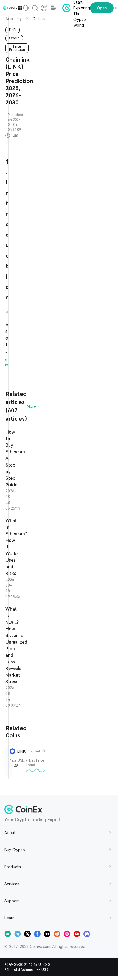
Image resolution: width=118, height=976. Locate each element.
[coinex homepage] (10, 8)
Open (102, 8)
